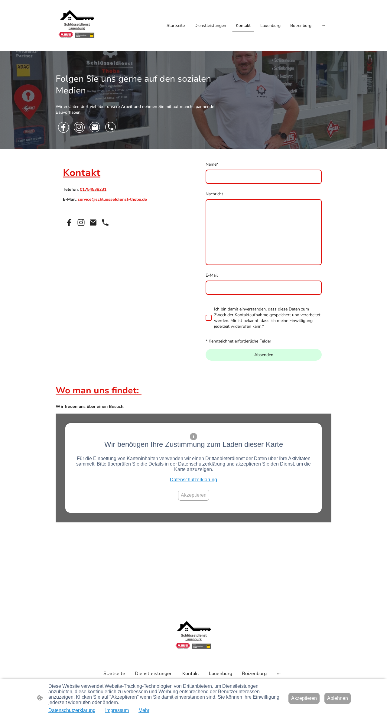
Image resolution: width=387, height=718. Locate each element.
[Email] (94, 127)
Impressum (117, 710)
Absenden (263, 355)
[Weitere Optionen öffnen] (323, 25)
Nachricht (214, 194)
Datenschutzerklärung (193, 479)
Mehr (143, 710)
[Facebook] (63, 127)
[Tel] (110, 127)
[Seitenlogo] (77, 26)
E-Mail (212, 275)
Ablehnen (337, 698)
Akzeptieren (194, 495)
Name (212, 164)
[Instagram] (79, 127)
